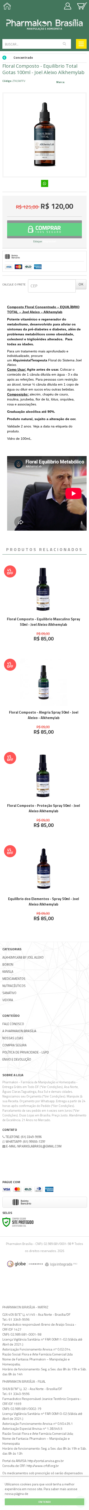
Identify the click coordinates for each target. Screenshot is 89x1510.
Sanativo (9, 992)
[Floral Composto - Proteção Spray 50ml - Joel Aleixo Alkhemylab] (43, 794)
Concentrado (23, 57)
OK (81, 284)
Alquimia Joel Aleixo (76, 82)
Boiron (7, 964)
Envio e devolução (16, 1059)
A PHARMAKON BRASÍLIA (19, 1031)
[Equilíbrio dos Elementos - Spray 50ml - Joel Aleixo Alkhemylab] (43, 887)
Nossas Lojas (12, 1038)
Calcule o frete (14, 284)
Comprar (44, 229)
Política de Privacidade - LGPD (25, 1052)
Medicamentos (13, 978)
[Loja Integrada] (61, 1264)
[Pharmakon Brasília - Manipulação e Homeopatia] (44, 24)
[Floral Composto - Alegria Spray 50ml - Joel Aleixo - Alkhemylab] (43, 700)
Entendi (44, 1502)
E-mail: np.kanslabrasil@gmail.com (33, 1146)
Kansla (7, 971)
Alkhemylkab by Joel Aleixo (23, 957)
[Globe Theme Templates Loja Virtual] (25, 1264)
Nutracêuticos (14, 985)
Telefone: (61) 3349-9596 (23, 1136)
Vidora (7, 1000)
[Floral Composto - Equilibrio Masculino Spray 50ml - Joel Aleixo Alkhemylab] (43, 607)
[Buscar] (64, 44)
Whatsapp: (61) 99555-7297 (25, 1141)
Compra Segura (14, 1045)
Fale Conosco (13, 1023)
